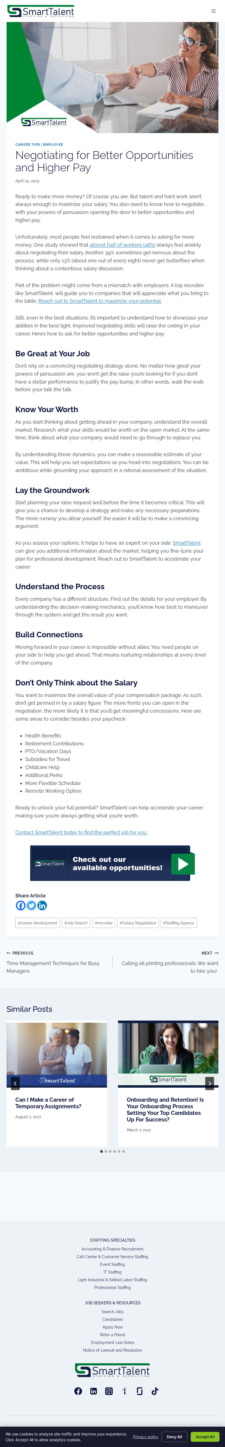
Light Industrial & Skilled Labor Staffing (112, 1280)
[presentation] (57, 1054)
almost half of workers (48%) (122, 245)
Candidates (112, 1319)
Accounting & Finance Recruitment (112, 1249)
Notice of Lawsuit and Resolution (112, 1350)
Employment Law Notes (112, 1342)
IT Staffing (113, 1272)
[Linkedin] (42, 905)
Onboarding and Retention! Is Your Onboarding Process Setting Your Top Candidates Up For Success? (165, 1109)
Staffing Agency (178, 922)
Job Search (76, 922)
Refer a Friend (112, 1335)
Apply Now (113, 1327)
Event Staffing (112, 1264)
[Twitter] (31, 905)
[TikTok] (155, 1391)
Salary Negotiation (138, 922)
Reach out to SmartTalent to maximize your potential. (100, 301)
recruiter (104, 922)
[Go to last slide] (15, 1083)
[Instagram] (109, 1391)
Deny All (174, 1436)
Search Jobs (113, 1312)
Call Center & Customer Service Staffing (112, 1257)
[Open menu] (213, 11)
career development (37, 922)
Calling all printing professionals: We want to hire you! (170, 962)
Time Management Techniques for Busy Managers (53, 962)
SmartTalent (187, 543)
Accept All (205, 1436)
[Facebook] (21, 905)
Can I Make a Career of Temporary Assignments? (48, 1103)
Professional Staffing (112, 1287)
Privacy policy (145, 1436)
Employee (53, 144)
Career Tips (27, 144)
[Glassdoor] (139, 1391)
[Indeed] (124, 1391)
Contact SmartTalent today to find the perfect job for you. (81, 832)
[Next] (209, 1083)
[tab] (101, 1151)
